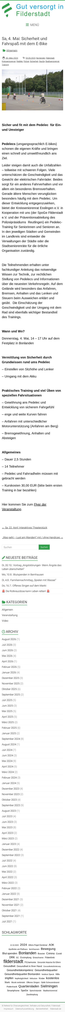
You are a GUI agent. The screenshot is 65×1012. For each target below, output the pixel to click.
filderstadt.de (55, 1009)
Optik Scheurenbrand (50, 982)
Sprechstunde (35, 991)
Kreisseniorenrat (9, 61)
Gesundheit (9, 966)
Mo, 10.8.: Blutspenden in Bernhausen (23, 574)
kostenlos (52, 978)
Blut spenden (9, 953)
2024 (23, 944)
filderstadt (50, 58)
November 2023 (11, 794)
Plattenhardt (12, 987)
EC (17, 957)
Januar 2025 (9, 733)
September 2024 (11, 738)
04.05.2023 (30, 58)
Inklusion (33, 978)
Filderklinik (50, 957)
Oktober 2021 (9, 910)
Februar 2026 (9, 666)
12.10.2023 (14, 945)
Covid (59, 953)
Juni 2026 (7, 650)
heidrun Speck (48, 974)
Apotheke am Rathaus (18, 949)
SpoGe (42, 61)
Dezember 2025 (10, 677)
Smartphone (13, 990)
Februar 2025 (9, 727)
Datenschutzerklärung (24, 1009)
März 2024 (8, 772)
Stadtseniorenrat (52, 61)
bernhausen (34, 949)
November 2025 (11, 683)
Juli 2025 (7, 700)
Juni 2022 (7, 866)
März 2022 (8, 882)
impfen (9, 978)
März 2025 (8, 722)
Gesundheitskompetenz (20, 970)
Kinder (42, 978)
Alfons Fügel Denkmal (37, 945)
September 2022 (11, 855)
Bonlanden (40, 58)
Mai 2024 (7, 760)
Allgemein (11, 50)
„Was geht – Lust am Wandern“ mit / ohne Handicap (32, 537)
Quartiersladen (28, 986)
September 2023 (11, 805)
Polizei (26, 61)
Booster (41, 953)
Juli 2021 (7, 921)
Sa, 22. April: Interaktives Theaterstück (24, 527)
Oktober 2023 (9, 799)
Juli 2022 (7, 860)
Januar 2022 (9, 893)
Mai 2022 (7, 871)
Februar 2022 (9, 888)
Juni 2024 (7, 755)
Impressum (8, 1009)
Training (5, 65)
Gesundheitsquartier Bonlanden (22, 974)
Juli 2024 (7, 749)
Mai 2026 (7, 655)
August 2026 (9, 639)
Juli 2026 (7, 644)
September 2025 (11, 694)
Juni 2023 (7, 821)
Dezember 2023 (10, 788)
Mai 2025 (7, 711)
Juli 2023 (7, 816)
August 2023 (9, 810)
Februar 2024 (9, 777)
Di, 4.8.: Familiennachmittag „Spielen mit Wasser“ (29, 580)
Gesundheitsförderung (52, 966)
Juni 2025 (7, 705)
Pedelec (19, 61)
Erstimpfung (25, 957)
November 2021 (11, 904)
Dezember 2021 (10, 899)
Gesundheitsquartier (46, 970)
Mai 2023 (7, 827)
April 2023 (7, 832)
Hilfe (58, 974)
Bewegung (48, 948)
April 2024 (7, 766)
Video (5, 620)
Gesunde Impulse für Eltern (49, 962)
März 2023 (8, 838)
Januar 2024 (9, 783)
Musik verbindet (18, 982)
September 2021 (11, 915)
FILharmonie (30, 962)
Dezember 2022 (10, 849)
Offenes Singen (33, 982)
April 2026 (7, 661)
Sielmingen (49, 986)
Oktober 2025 (9, 689)
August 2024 (9, 744)
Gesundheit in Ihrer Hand (29, 966)
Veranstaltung (10, 615)
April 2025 (7, 716)
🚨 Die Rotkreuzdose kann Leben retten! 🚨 (26, 591)
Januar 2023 (9, 843)
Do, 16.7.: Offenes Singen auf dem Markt (24, 585)
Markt (7, 982)
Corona (50, 953)
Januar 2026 (9, 672)
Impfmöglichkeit (21, 978)
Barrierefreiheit (42, 1009)
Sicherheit (34, 61)
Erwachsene (38, 957)
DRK (12, 957)
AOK (51, 945)
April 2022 (7, 877)
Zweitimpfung (32, 994)
